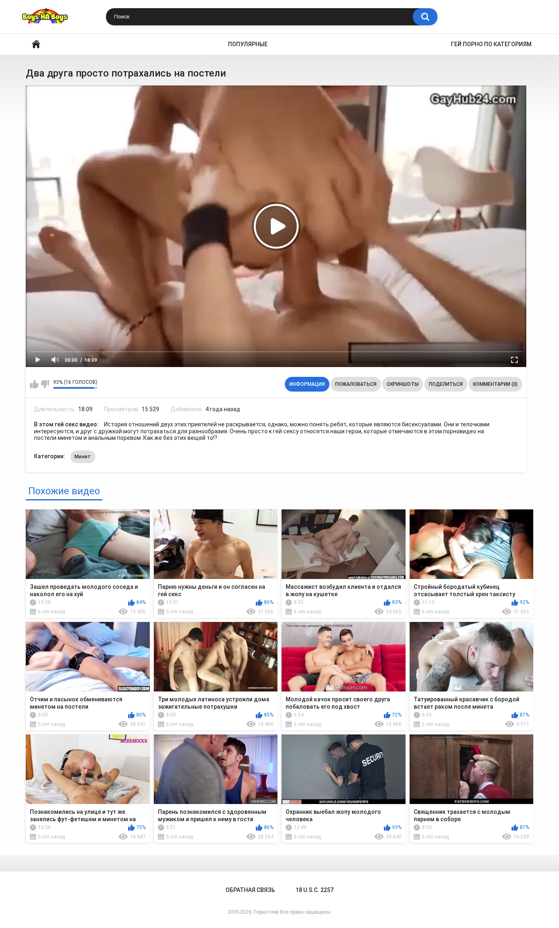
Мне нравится (34, 384)
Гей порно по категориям (491, 44)
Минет (82, 456)
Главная (36, 44)
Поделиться (446, 384)
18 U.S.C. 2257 (314, 890)
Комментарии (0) (495, 384)
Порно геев (266, 912)
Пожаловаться (355, 384)
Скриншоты (403, 384)
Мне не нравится (45, 384)
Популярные (248, 44)
